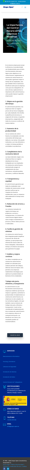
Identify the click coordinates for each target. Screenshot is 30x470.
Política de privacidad (17, 464)
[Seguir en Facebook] (4, 468)
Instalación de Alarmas (9, 372)
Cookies (24, 466)
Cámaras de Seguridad (9, 366)
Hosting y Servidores (9, 361)
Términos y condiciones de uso (12, 466)
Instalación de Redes (9, 377)
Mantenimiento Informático (11, 356)
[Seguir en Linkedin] (8, 468)
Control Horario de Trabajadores (12, 382)
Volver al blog (15, 335)
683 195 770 (7, 1)
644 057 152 (14, 1)
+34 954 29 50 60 (22, 1)
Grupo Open (11, 40)
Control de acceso (11, 43)
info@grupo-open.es (15, 3)
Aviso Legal (6, 464)
